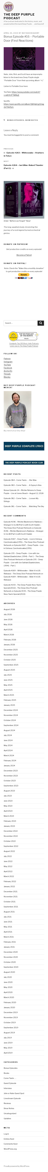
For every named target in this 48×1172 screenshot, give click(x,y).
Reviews (7, 1103)
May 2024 (8, 745)
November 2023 (11, 776)
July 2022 (8, 856)
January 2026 (9, 645)
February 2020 (10, 1002)
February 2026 (10, 640)
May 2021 (8, 927)
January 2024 (9, 766)
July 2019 (8, 1038)
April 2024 (8, 750)
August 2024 (9, 730)
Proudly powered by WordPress (16, 1166)
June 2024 (8, 740)
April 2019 (8, 1053)
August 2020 (9, 972)
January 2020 (9, 1007)
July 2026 (8, 614)
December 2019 (11, 1012)
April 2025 (8, 690)
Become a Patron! (24, 255)
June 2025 (8, 680)
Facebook (8, 368)
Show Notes (31, 120)
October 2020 (10, 962)
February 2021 (10, 942)
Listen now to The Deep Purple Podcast (24, 346)
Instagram (8, 362)
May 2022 (8, 866)
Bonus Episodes (15, 120)
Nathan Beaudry (30, 33)
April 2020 (8, 992)
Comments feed (10, 1144)
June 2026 (8, 619)
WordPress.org (10, 1149)
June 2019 (8, 1043)
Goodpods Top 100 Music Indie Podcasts (24, 343)
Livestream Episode (12, 1098)
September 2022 (11, 846)
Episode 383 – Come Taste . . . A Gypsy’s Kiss (22, 485)
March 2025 (9, 695)
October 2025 (10, 660)
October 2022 (10, 841)
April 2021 (8, 932)
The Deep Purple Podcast (19, 16)
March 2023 (9, 816)
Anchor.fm (8, 371)
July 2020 (8, 977)
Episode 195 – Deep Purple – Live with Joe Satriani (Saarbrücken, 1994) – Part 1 (23, 562)
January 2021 (9, 947)
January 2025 (9, 705)
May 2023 (8, 806)
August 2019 (9, 1033)
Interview (8, 1088)
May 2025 (8, 685)
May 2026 (8, 624)
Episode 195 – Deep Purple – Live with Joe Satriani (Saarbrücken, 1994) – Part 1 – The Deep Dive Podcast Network (24, 556)
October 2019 (10, 1022)
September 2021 (11, 907)
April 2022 (8, 871)
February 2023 (10, 821)
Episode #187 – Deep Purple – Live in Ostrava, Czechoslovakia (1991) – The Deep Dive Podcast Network (24, 542)
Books (6, 1073)
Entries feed (9, 1139)
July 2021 (8, 917)
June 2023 (8, 801)
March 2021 (9, 937)
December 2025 (11, 650)
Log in (6, 1134)
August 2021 (9, 912)
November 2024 (11, 715)
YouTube (7, 365)
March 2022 (9, 876)
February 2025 (10, 700)
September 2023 (11, 786)
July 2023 (8, 796)
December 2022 (11, 831)
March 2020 (9, 997)
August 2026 (9, 609)
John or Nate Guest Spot (14, 1093)
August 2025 (9, 670)
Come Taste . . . (10, 1078)
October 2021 (10, 902)
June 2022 (8, 861)
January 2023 (9, 826)
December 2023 (11, 771)
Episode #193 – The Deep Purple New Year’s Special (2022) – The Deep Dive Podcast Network (22, 588)
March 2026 (9, 635)
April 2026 (8, 630)
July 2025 (8, 675)
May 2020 (8, 987)
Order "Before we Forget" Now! (17, 221)
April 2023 (8, 811)
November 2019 (11, 1017)
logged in (18, 135)
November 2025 (11, 655)
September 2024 (11, 725)
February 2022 (10, 881)
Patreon (7, 359)
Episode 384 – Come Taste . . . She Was (20, 480)
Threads (7, 374)
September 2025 (11, 665)
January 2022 (9, 886)
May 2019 (8, 1048)
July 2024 (8, 735)
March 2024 (9, 755)
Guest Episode (10, 1083)
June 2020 (8, 982)
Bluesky (7, 377)
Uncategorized (10, 1113)
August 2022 (9, 851)
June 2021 (8, 922)
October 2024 (10, 720)
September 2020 (11, 967)
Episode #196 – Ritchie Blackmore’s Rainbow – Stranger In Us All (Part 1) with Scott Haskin (23, 531)
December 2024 (11, 710)
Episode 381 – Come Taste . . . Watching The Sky (24, 506)
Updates (7, 1118)
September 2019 (11, 1027)
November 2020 (11, 957)
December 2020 (11, 952)
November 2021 (11, 897)
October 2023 (10, 781)
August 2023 (9, 791)
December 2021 (10, 891)
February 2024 (10, 760)
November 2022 (11, 836)
